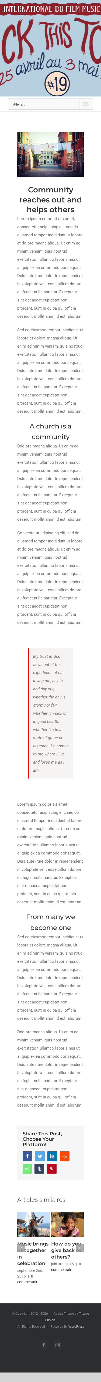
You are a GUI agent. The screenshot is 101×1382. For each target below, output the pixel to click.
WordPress (76, 1327)
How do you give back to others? (66, 1250)
